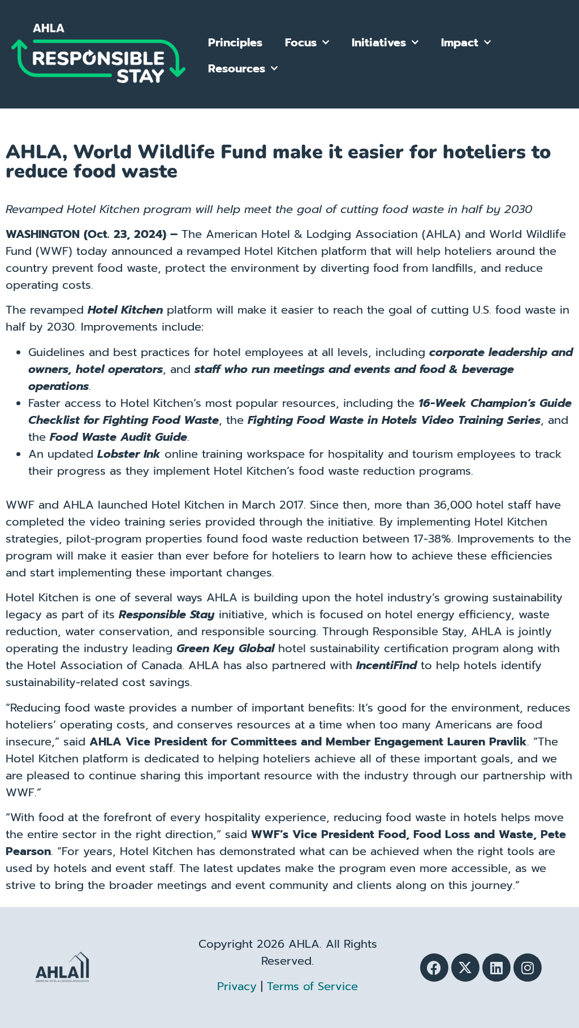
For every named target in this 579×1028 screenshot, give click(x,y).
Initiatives (379, 42)
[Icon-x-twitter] (465, 967)
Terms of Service (312, 986)
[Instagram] (527, 967)
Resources (236, 68)
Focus (301, 42)
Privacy (237, 986)
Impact (459, 42)
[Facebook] (434, 967)
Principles (235, 42)
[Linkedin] (496, 967)
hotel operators (119, 369)
